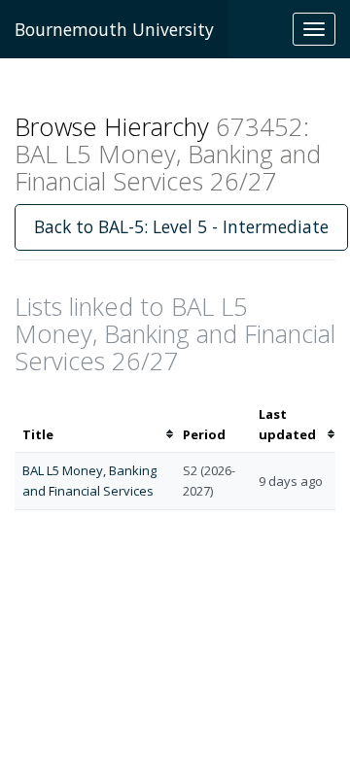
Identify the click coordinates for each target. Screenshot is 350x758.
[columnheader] (95, 424)
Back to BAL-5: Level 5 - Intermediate (181, 226)
